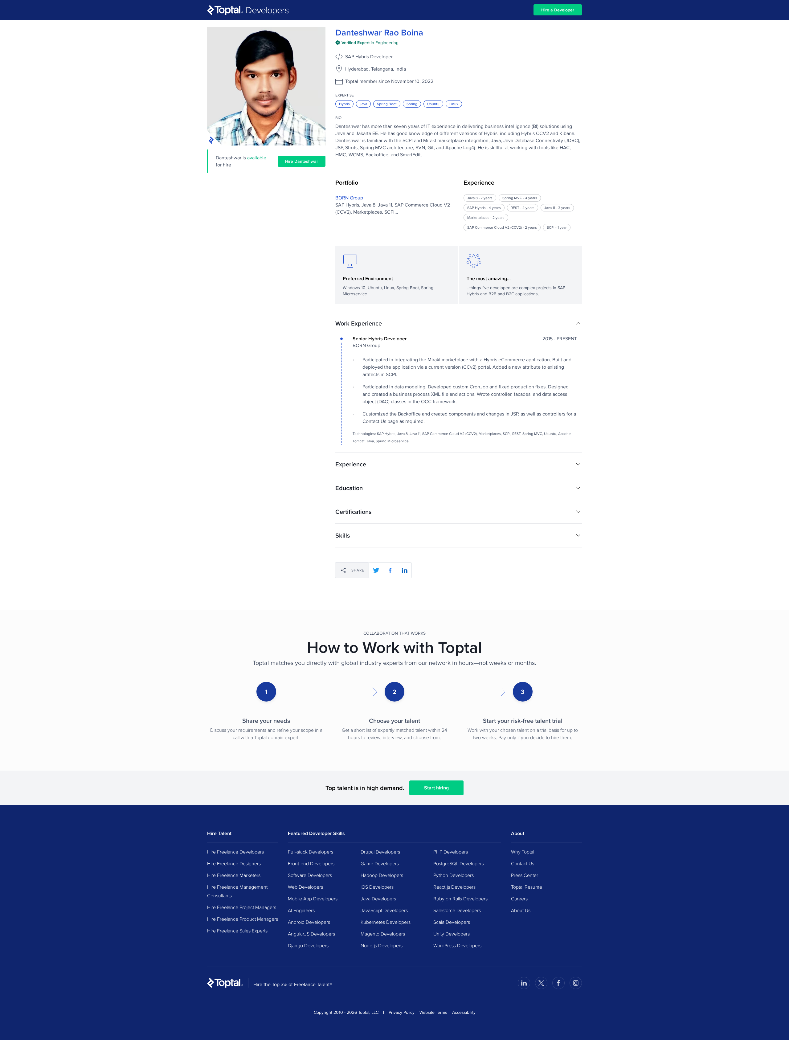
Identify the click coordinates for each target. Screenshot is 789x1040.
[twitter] (376, 570)
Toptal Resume (526, 886)
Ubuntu (433, 103)
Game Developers (380, 863)
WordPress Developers (457, 945)
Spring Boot (387, 103)
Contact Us (522, 863)
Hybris (344, 103)
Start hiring (436, 787)
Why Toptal (522, 851)
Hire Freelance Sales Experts (237, 930)
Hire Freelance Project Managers (241, 907)
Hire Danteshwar (301, 161)
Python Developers (453, 875)
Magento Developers (383, 933)
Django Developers (308, 945)
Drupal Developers (380, 851)
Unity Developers (451, 933)
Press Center (524, 875)
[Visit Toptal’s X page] (541, 983)
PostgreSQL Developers (458, 863)
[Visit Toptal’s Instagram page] (576, 983)
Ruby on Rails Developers (460, 898)
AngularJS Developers (311, 933)
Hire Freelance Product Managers (242, 918)
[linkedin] (404, 570)
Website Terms (433, 1012)
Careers (519, 898)
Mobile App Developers (312, 898)
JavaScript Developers (384, 910)
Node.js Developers (382, 945)
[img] (367, 42)
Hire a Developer (557, 10)
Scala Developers (451, 922)
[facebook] (390, 570)
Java (363, 103)
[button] (458, 323)
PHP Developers (450, 851)
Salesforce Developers (457, 910)
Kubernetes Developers (386, 922)
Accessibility (464, 1012)
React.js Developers (454, 886)
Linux (453, 103)
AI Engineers (301, 910)
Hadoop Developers (382, 875)
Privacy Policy (402, 1012)
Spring (412, 103)
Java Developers (378, 898)
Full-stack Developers (310, 851)
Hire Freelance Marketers (233, 875)
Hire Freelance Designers (234, 863)
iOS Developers (377, 886)
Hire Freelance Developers (235, 851)
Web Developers (305, 886)
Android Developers (309, 922)
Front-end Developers (311, 863)
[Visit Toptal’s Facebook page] (558, 983)
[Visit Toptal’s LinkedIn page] (524, 983)
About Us (520, 910)
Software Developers (310, 875)
